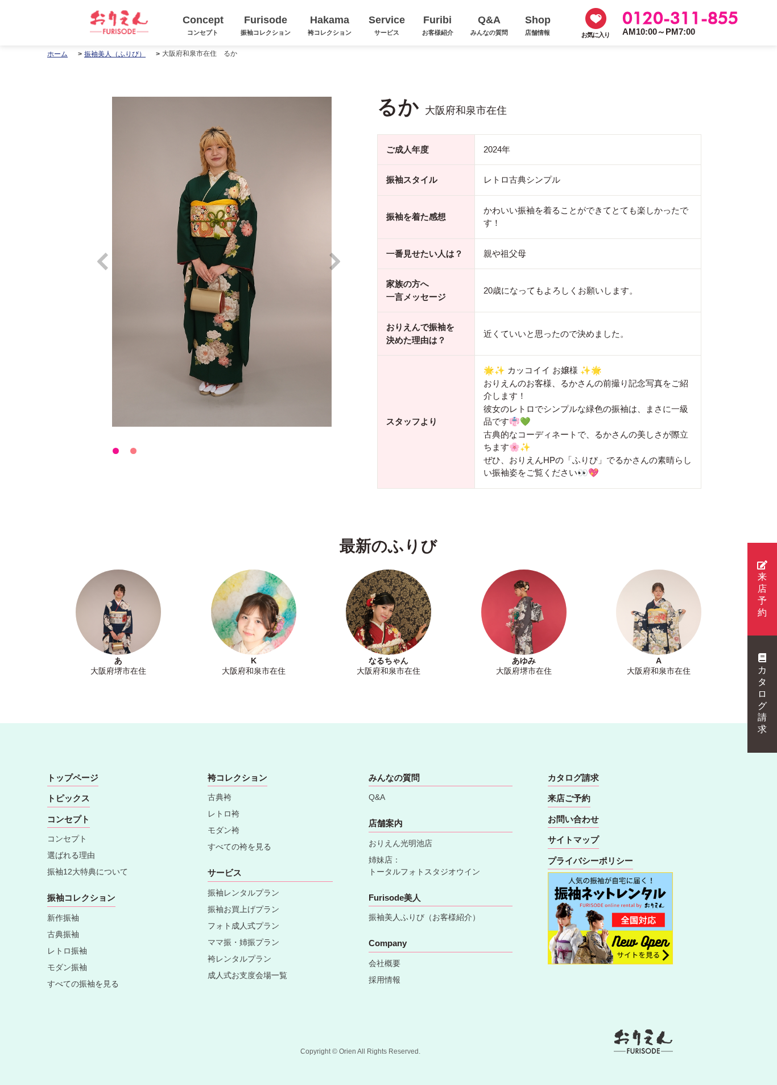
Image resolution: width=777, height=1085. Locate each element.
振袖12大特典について (87, 871)
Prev (108, 266)
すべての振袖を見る (83, 983)
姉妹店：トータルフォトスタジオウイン (424, 865)
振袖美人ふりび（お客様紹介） (424, 917)
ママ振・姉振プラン (243, 942)
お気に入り (595, 34)
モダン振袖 (67, 967)
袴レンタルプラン (239, 958)
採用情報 (384, 979)
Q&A (377, 797)
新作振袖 (63, 917)
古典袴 (220, 797)
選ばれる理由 (71, 855)
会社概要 (384, 963)
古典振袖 (63, 934)
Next (335, 266)
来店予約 (762, 594)
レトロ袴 (223, 813)
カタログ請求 (762, 699)
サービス (225, 872)
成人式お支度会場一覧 (247, 975)
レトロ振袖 (67, 950)
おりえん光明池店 (400, 843)
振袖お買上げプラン (243, 909)
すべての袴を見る (239, 846)
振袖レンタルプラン (243, 892)
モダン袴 (223, 830)
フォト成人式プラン (243, 925)
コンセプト (67, 838)
